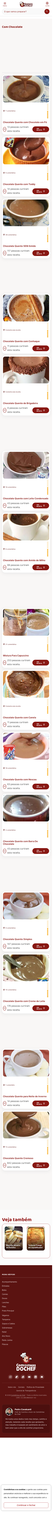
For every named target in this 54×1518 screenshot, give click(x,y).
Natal (4, 1298)
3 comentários (11, 797)
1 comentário (10, 1052)
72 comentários (11, 1114)
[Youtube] (29, 1343)
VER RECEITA (39, 129)
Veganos (5, 1282)
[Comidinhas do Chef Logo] (26, 1328)
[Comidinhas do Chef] (26, 4)
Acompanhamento (9, 1248)
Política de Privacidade (35, 1354)
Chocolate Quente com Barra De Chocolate (20, 809)
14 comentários (11, 956)
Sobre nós (12, 1354)
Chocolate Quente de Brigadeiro (20, 403)
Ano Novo (6, 1303)
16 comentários (11, 454)
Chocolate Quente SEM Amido (19, 246)
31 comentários (11, 611)
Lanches (5, 1269)
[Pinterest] (23, 1343)
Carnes (5, 1261)
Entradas (5, 1253)
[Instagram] (10, 1343)
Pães (4, 1273)
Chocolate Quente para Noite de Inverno (25, 1063)
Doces (4, 1265)
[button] (4, 129)
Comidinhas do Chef (18, 1362)
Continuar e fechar (26, 1505)
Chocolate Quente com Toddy (19, 184)
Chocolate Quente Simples (17, 906)
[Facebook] (16, 1343)
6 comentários (10, 516)
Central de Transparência (26, 1357)
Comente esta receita (13, 330)
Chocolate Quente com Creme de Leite (24, 968)
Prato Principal (8, 1277)
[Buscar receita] (46, 11)
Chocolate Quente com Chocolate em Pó (25, 122)
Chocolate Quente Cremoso (18, 1125)
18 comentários (11, 735)
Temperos (6, 1286)
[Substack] (41, 1343)
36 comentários (11, 235)
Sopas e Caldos (8, 1290)
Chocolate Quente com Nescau (20, 746)
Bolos (4, 1257)
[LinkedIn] (35, 1343)
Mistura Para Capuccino (16, 622)
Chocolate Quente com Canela (19, 684)
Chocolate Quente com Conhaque (21, 341)
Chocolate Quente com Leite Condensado (25, 465)
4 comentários (11, 895)
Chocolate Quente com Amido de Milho (24, 527)
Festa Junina (7, 1307)
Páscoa (5, 1311)
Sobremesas (7, 1294)
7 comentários (10, 111)
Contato (21, 1354)
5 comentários (10, 173)
